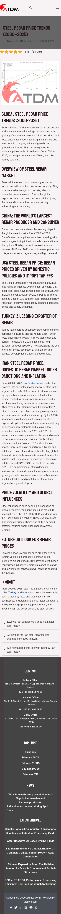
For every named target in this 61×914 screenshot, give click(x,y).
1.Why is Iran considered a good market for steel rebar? (30, 623)
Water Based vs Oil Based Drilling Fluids (30, 841)
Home (10, 41)
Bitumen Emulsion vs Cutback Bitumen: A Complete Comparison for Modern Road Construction (30, 852)
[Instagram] (26, 907)
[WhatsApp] (36, 907)
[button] (30, 8)
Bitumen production (30, 802)
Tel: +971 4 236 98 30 (31, 726)
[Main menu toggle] (57, 7)
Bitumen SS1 (30, 774)
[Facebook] (11, 907)
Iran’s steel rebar (33, 383)
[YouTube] (31, 907)
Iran (24, 592)
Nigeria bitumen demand (30, 798)
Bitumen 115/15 (30, 763)
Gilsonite (30, 752)
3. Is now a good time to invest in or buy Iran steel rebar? (31, 650)
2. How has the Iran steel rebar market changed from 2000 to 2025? (28, 637)
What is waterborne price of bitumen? (30, 794)
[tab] (30, 623)
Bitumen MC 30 (31, 768)
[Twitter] (16, 907)
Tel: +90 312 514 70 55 (30, 692)
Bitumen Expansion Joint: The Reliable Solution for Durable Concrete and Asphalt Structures (30, 868)
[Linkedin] (21, 907)
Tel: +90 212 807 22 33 (30, 709)
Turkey (12, 592)
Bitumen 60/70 (30, 757)
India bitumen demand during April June (27, 808)
